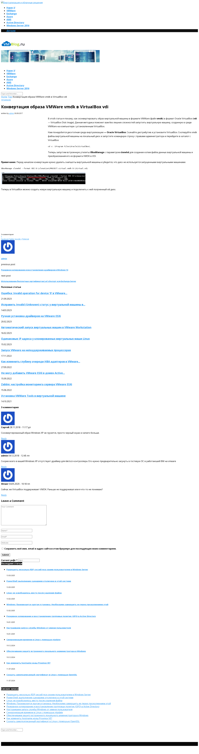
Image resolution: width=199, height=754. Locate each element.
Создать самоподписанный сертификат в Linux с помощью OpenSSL (41, 674)
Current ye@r (9, 560)
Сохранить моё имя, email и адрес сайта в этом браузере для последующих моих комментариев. (60, 548)
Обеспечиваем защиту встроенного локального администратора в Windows (46, 651)
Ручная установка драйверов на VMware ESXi (31, 316)
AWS (8, 19)
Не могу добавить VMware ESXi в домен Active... (33, 373)
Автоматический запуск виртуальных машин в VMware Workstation (46, 327)
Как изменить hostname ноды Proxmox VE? (28, 663)
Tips (10, 96)
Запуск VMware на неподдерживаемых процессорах (36, 350)
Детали (10, 30)
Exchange (11, 13)
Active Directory (15, 22)
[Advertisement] (24, 137)
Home (4, 96)
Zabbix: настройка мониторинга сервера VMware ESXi (36, 384)
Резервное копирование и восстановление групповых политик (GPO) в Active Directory (51, 616)
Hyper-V (10, 7)
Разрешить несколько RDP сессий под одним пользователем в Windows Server (47, 569)
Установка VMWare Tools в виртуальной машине (33, 395)
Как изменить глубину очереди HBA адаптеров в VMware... (40, 361)
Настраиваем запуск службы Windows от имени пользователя (38, 628)
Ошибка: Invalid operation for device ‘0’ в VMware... (34, 293)
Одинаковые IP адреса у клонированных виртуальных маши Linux (45, 338)
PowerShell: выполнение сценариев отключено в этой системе (38, 581)
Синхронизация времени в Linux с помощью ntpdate (33, 639)
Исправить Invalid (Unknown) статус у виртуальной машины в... (43, 304)
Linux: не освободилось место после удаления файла (34, 593)
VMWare (11, 10)
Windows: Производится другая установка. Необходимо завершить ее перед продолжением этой (57, 604)
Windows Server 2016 (17, 25)
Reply (4, 438)
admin (11, 113)
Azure (9, 16)
